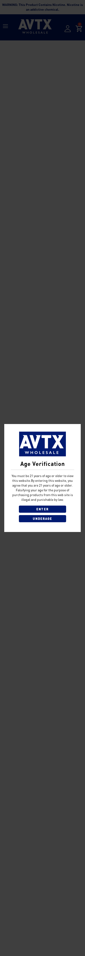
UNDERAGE (42, 519)
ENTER (42, 509)
